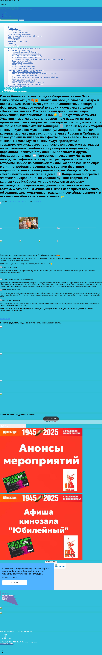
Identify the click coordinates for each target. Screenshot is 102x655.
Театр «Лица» (17, 64)
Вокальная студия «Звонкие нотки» (25, 79)
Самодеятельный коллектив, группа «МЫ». (28, 84)
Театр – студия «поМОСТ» (21, 61)
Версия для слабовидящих (15, 426)
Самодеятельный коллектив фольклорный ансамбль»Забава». (35, 77)
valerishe (21, 201)
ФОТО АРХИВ (9, 90)
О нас (10, 27)
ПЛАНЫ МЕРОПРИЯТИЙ (13, 88)
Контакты (11, 43)
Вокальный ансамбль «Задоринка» (25, 75)
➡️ (1, 267)
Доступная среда (14, 30)
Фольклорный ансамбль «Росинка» (25, 57)
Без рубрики (36, 201)
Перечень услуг (13, 39)
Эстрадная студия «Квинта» (22, 63)
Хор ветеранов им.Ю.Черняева (23, 68)
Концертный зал (14, 38)
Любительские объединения (18, 86)
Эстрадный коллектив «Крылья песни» (26, 72)
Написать (14, 582)
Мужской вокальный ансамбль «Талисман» (28, 82)
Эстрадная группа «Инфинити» (23, 81)
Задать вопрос (51, 418)
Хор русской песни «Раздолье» (23, 66)
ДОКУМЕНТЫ (13, 29)
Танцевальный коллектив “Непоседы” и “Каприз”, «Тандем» (34, 73)
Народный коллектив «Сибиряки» (24, 52)
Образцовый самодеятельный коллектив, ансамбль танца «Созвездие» (38, 59)
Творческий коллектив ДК (17, 41)
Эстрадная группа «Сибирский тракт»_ (26, 54)
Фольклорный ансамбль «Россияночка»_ (27, 56)
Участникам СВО (51, 561)
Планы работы (13, 45)
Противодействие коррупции (18, 32)
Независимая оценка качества (19, 34)
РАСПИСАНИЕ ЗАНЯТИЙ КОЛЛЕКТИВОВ (24, 48)
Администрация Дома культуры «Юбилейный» (25, 36)
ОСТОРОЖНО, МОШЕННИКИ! (15, 91)
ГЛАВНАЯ (8, 23)
